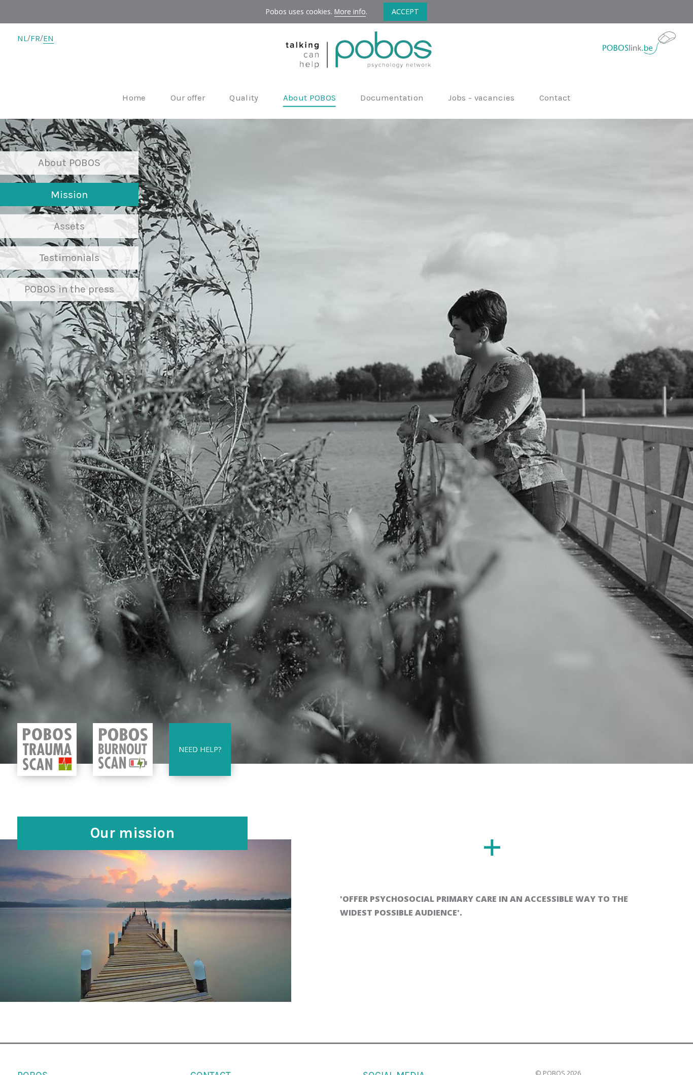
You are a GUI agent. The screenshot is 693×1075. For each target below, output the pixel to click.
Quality (243, 98)
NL (22, 38)
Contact (555, 98)
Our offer (187, 98)
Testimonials (69, 257)
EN (48, 38)
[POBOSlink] (639, 42)
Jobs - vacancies (481, 98)
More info (350, 11)
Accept (405, 11)
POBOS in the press (69, 289)
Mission (69, 194)
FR (35, 38)
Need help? (200, 749)
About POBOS (309, 98)
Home (134, 98)
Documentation (392, 98)
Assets (69, 226)
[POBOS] (346, 52)
